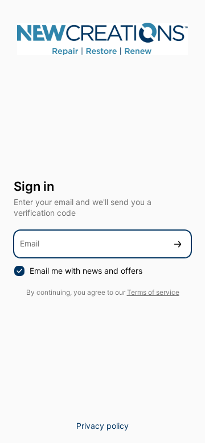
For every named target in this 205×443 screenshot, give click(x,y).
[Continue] (177, 244)
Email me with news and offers (86, 270)
